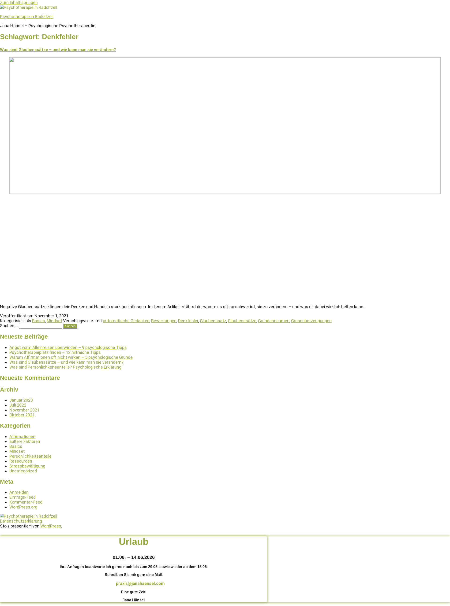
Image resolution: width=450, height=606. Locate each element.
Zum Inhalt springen (19, 2)
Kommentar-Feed (25, 502)
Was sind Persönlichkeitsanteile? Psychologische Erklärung (65, 367)
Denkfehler (188, 320)
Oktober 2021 (22, 414)
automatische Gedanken (126, 320)
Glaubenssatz (213, 320)
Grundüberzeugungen (311, 320)
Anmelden (19, 492)
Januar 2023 (21, 400)
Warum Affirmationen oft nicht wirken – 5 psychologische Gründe (71, 357)
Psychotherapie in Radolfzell (26, 16)
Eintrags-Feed (22, 497)
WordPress (50, 526)
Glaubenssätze (242, 320)
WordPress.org (23, 507)
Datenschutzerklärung (21, 521)
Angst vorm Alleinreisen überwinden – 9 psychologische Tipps (68, 347)
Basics (38, 320)
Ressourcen (20, 461)
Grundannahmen (273, 320)
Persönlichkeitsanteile (30, 456)
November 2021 (24, 410)
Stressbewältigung (27, 466)
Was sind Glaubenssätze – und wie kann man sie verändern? (58, 49)
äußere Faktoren (24, 441)
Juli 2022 (17, 405)
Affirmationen (22, 436)
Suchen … (9, 325)
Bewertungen (163, 320)
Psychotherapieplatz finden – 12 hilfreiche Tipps (55, 352)
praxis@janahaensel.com (140, 583)
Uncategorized (23, 470)
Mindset (54, 320)
